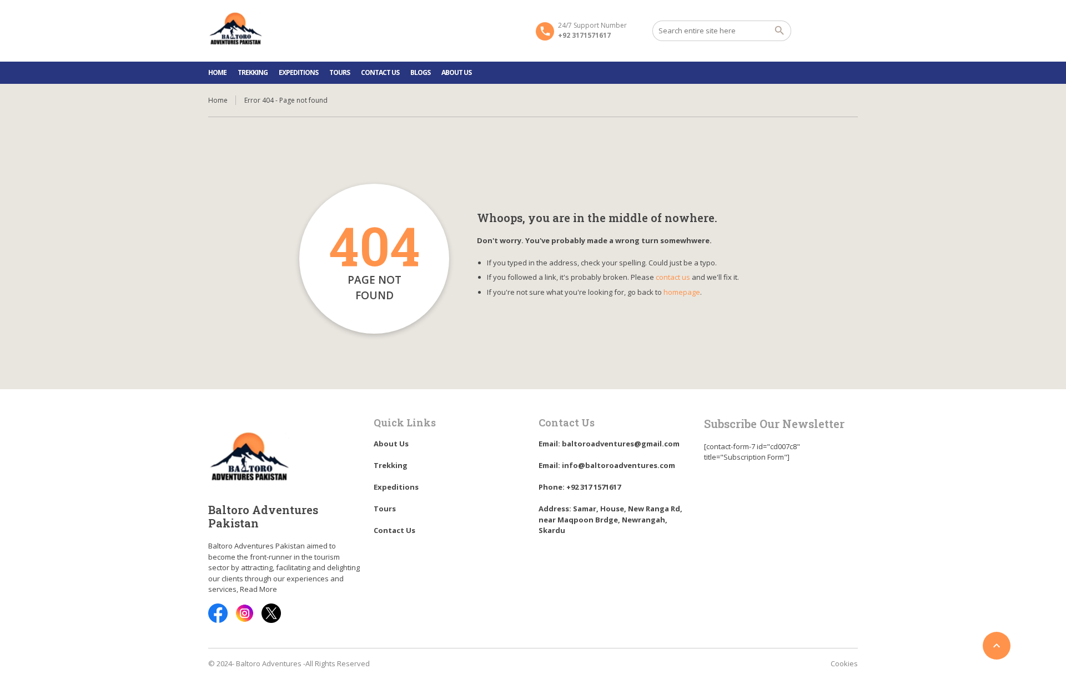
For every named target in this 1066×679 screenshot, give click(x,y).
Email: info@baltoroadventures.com (607, 465)
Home (218, 100)
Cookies (844, 663)
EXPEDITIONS (298, 72)
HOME (217, 72)
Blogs (420, 72)
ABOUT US (456, 72)
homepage (681, 292)
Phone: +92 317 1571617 (580, 487)
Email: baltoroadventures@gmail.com (609, 444)
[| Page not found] (236, 30)
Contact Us (380, 72)
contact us (673, 277)
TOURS (339, 72)
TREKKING (253, 72)
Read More (258, 589)
